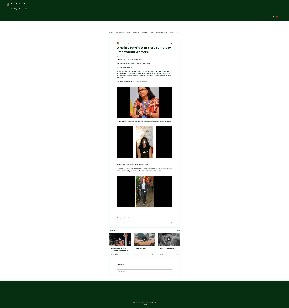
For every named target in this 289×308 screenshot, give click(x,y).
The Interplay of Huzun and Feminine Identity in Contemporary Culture (119, 249)
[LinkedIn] (266, 17)
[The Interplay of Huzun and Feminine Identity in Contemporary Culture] (120, 239)
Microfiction (144, 32)
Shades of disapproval (168, 248)
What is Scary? (140, 248)
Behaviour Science (120, 32)
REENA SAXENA (18, 3)
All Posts (111, 32)
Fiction (128, 32)
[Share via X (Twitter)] (121, 217)
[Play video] (144, 102)
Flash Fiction (136, 32)
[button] (178, 32)
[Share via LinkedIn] (124, 217)
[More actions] (171, 43)
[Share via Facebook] (117, 217)
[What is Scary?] (144, 239)
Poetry (151, 32)
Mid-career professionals (161, 32)
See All (178, 230)
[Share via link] (128, 217)
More (171, 32)
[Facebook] (269, 17)
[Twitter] (273, 17)
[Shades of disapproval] (169, 239)
